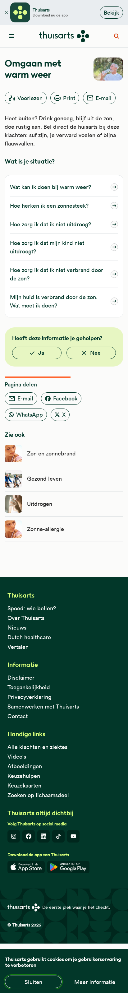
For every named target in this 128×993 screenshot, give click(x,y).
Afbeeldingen (24, 766)
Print (69, 98)
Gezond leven (44, 478)
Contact (17, 716)
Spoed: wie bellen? (31, 608)
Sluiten (33, 982)
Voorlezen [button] (30, 98)
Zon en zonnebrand (51, 453)
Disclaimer (20, 677)
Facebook (65, 398)
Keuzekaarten (24, 785)
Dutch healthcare (29, 637)
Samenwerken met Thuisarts (43, 706)
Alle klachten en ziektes (37, 747)
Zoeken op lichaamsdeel (38, 795)
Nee (95, 352)
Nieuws (16, 627)
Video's (16, 756)
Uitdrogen (39, 503)
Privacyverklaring (29, 696)
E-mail (104, 98)
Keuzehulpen (23, 775)
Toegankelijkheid (28, 687)
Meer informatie (94, 982)
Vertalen (18, 646)
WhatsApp (29, 414)
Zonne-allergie (45, 529)
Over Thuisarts (25, 617)
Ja (41, 352)
